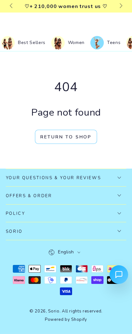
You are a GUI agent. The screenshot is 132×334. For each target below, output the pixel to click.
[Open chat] (119, 274)
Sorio (53, 311)
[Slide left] (12, 6)
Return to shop (66, 137)
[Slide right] (120, 6)
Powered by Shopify (66, 319)
